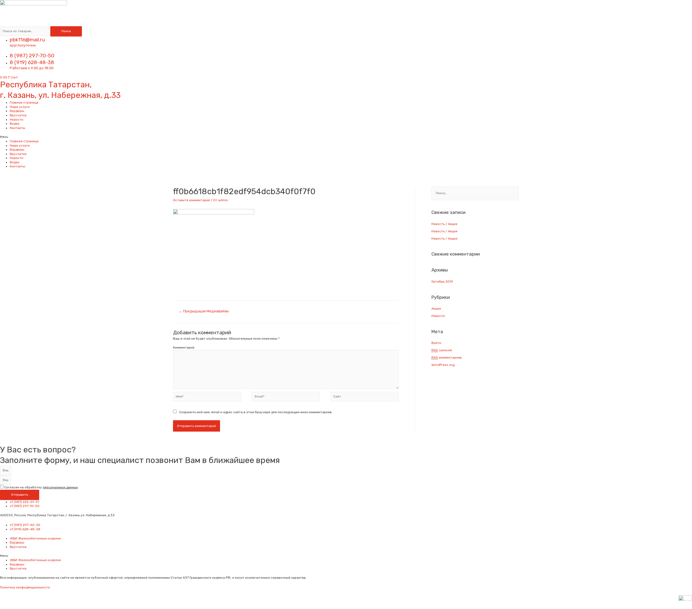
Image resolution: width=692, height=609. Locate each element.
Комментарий (183, 347)
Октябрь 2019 (442, 281)
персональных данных (60, 487)
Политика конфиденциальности (25, 587)
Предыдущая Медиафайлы (204, 311)
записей (441, 350)
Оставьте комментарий (191, 200)
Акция (436, 308)
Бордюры (17, 111)
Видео (14, 123)
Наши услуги (20, 107)
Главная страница (24, 102)
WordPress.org (443, 365)
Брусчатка (18, 115)
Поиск (66, 31)
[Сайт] (365, 398)
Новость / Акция (444, 224)
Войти (436, 343)
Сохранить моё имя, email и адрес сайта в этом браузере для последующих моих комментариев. (255, 412)
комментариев (446, 357)
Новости (16, 119)
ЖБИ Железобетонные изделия (35, 538)
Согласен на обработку (41, 487)
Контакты (17, 128)
